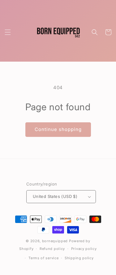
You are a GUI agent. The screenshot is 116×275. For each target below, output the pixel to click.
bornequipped (55, 241)
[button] (8, 32)
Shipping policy (79, 258)
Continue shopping (58, 129)
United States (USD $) (55, 196)
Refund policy (52, 249)
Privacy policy (84, 249)
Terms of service (43, 258)
